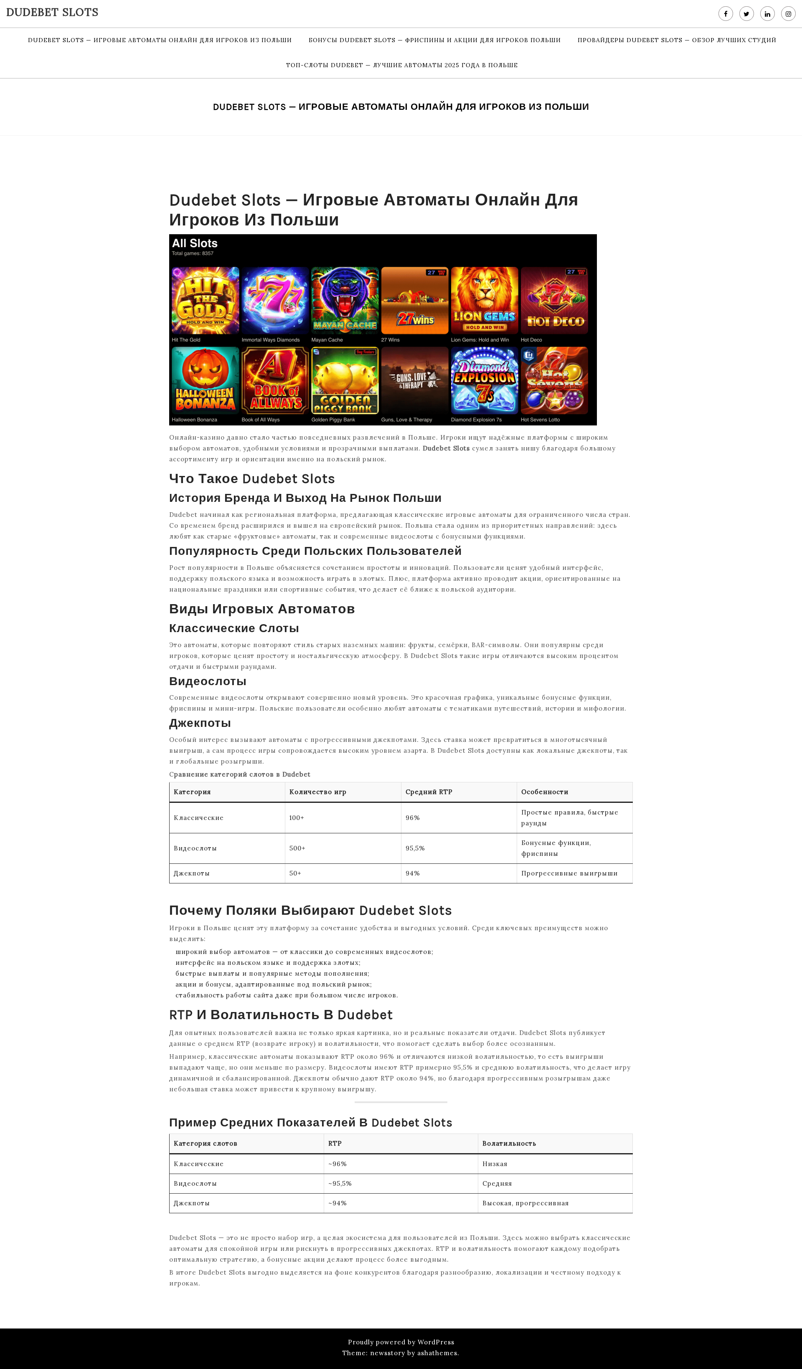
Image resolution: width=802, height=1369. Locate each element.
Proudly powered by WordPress (401, 1342)
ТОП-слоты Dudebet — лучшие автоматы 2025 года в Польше (402, 65)
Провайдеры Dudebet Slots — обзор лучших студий (677, 40)
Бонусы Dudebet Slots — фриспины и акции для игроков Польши (435, 40)
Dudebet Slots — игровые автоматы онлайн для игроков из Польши (160, 40)
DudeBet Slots (52, 12)
